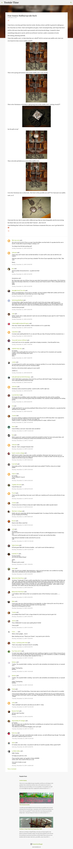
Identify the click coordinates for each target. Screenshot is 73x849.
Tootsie (14, 415)
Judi (13, 529)
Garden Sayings (23, 780)
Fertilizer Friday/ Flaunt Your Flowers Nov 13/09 (30, 829)
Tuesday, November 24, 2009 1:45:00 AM (22, 671)
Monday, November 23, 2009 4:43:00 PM (22, 597)
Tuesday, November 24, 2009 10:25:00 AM (23, 707)
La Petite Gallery (16, 751)
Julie (13, 313)
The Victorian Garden (24, 804)
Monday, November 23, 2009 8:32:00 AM (22, 507)
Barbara (14, 662)
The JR (13, 493)
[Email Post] (8, 228)
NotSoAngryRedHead (17, 300)
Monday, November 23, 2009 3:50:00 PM (22, 574)
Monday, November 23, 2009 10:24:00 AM (22, 549)
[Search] (21, 2)
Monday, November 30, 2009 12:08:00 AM (22, 765)
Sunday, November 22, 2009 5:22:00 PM (22, 296)
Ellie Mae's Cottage (17, 511)
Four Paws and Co (16, 651)
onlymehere (15, 331)
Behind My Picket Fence (18, 578)
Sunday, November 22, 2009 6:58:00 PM (22, 336)
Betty (13, 601)
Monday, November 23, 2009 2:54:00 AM (22, 449)
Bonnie (13, 520)
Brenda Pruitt (15, 711)
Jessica (14, 620)
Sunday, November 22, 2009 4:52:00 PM (22, 286)
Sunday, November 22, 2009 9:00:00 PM (22, 411)
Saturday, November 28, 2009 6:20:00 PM (22, 747)
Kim (13, 268)
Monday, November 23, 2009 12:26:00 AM (22, 430)
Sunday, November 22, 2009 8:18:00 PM (22, 382)
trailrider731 (15, 553)
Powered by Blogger (37, 844)
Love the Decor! (16, 395)
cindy (13, 702)
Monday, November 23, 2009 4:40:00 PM (22, 587)
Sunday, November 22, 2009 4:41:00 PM (22, 274)
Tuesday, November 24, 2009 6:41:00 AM (22, 698)
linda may (14, 733)
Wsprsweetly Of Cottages (18, 720)
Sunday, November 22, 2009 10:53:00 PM (22, 422)
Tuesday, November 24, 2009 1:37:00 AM (22, 658)
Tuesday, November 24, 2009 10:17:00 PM (22, 728)
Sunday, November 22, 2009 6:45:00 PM (22, 319)
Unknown (14, 252)
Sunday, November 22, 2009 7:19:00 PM (22, 344)
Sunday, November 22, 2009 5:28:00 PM (22, 309)
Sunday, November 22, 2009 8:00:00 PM (22, 372)
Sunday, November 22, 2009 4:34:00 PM (22, 264)
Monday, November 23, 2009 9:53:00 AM (22, 525)
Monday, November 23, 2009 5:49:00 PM (22, 616)
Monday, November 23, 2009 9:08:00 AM (22, 516)
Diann (13, 426)
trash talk (14, 464)
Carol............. (14, 631)
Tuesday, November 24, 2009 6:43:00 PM (22, 716)
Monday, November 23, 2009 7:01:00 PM (22, 627)
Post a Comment (12, 769)
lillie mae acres (15, 240)
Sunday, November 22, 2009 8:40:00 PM (22, 401)
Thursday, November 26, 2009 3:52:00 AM (22, 738)
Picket (13, 689)
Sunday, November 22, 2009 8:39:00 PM (22, 390)
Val (13, 406)
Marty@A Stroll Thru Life (18, 290)
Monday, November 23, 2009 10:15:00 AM (22, 541)
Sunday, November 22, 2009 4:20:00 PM (22, 248)
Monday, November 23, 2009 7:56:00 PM (22, 638)
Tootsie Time (11, 2)
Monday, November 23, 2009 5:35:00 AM (22, 469)
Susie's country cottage (18, 453)
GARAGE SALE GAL (17, 348)
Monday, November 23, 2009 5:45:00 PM (22, 608)
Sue (13, 435)
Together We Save (16, 484)
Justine (14, 362)
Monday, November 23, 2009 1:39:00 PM (22, 564)
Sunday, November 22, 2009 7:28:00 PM (22, 358)
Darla (13, 568)
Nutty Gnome (15, 545)
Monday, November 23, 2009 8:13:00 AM (22, 498)
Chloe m (14, 473)
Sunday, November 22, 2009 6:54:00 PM (22, 327)
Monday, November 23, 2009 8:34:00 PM (22, 647)
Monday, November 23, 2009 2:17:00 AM (22, 440)
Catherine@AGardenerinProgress (20, 323)
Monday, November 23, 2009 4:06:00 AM (22, 460)
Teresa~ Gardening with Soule (19, 642)
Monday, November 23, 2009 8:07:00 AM (22, 489)
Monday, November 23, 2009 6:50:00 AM (22, 480)
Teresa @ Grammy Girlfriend (19, 340)
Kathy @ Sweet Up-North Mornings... (21, 377)
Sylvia (13, 742)
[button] (8, 20)
